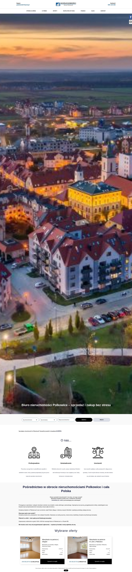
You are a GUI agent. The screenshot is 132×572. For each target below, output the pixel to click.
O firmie (44, 10)
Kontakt (103, 10)
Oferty (55, 10)
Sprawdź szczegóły (52, 561)
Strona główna (31, 10)
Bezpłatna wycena (69, 10)
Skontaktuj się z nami (57, 500)
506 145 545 (112, 5)
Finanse (83, 10)
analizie (58, 431)
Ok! (66, 570)
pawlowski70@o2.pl (22, 5)
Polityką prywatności (61, 568)
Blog (93, 10)
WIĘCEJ (102, 419)
